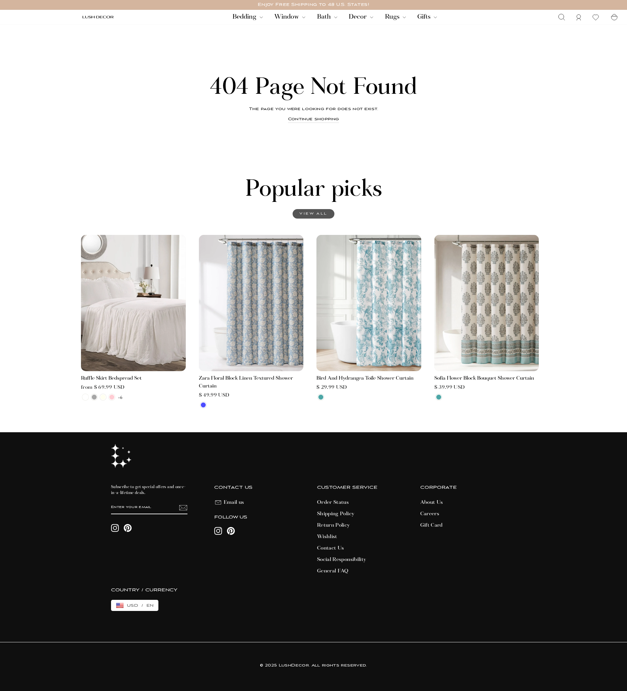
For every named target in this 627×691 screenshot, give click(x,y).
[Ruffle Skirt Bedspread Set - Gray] (94, 397)
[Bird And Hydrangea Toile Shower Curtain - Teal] (321, 397)
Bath (324, 17)
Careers (429, 514)
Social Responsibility (341, 559)
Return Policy (333, 525)
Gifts (424, 17)
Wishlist (327, 536)
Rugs (393, 17)
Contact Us (330, 548)
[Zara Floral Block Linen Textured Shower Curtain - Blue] (203, 405)
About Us (431, 502)
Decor (358, 17)
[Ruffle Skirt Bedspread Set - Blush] (112, 397)
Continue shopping (313, 119)
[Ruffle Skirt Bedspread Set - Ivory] (103, 397)
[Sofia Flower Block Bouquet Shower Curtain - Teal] (439, 397)
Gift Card (431, 525)
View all (313, 214)
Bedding (245, 17)
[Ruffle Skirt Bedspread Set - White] (85, 397)
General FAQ (333, 571)
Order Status (333, 502)
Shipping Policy (335, 514)
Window (287, 17)
